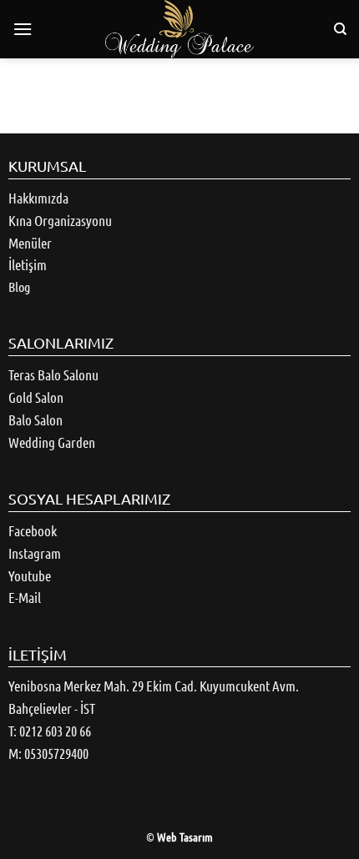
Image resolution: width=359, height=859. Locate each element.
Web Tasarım (185, 836)
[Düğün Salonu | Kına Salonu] (179, 29)
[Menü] (23, 28)
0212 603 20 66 (55, 730)
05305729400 (56, 753)
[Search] (340, 29)
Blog (19, 286)
